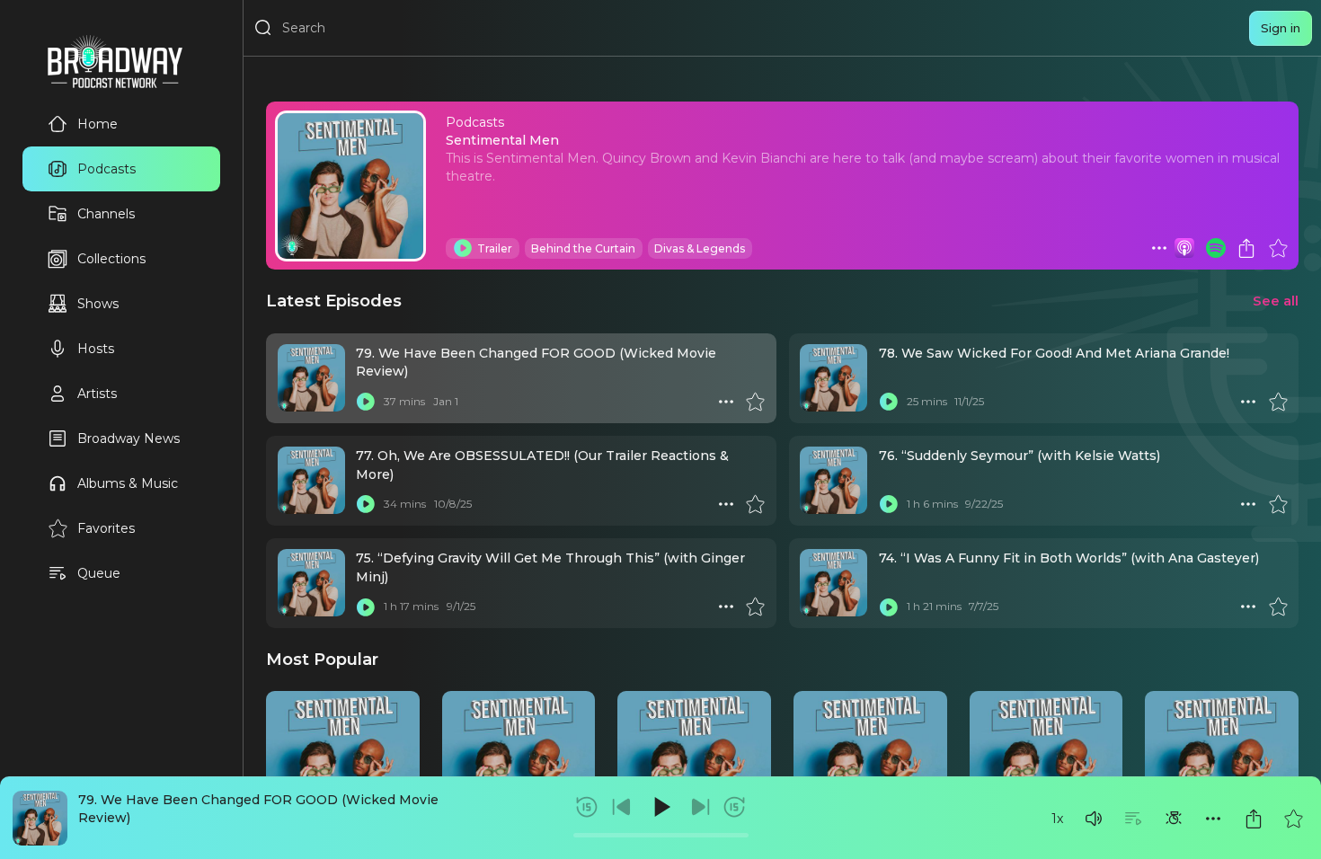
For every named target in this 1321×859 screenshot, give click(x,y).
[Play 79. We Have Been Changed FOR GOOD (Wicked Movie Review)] (366, 402)
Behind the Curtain (583, 248)
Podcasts (106, 169)
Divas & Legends (699, 248)
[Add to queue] (1133, 818)
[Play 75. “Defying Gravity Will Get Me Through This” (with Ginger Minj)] (366, 606)
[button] (1094, 818)
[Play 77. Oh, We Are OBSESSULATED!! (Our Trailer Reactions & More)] (366, 504)
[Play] (660, 807)
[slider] (661, 835)
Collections (111, 259)
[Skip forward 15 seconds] (734, 806)
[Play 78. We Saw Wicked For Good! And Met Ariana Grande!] (889, 402)
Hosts (95, 349)
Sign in (1280, 28)
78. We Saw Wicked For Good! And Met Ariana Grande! (1054, 353)
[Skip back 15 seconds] (586, 806)
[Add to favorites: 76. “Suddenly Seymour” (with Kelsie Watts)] (1278, 504)
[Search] (263, 28)
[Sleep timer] (1174, 818)
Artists (97, 393)
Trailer (494, 248)
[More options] (1213, 818)
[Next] (700, 806)
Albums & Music (127, 483)
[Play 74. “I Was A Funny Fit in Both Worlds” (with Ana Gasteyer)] (889, 606)
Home (97, 124)
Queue (98, 573)
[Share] (1253, 818)
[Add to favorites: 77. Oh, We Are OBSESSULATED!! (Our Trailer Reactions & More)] (755, 504)
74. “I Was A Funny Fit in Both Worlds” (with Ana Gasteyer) (1069, 558)
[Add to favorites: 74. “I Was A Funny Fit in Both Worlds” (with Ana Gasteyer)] (1278, 606)
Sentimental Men (502, 140)
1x (1057, 818)
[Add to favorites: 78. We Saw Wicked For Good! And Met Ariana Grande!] (1278, 402)
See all (1276, 300)
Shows (98, 304)
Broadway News (128, 438)
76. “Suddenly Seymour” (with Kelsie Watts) (1019, 455)
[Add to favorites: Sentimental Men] (1278, 248)
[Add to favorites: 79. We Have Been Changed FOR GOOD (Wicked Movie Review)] (1293, 818)
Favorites (106, 528)
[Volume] (1094, 818)
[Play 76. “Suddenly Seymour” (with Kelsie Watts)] (889, 504)
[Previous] (621, 806)
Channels (106, 214)
